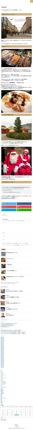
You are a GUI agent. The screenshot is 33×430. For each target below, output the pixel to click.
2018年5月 (2, 365)
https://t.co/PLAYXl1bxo (18, 188)
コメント (4, 222)
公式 (6, 86)
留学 (1, 397)
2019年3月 (2, 357)
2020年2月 (2, 351)
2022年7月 (2, 341)
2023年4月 (2, 338)
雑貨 (1, 402)
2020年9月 (2, 348)
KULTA (16, 425)
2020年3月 (2, 350)
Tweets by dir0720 (4, 286)
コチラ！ (12, 178)
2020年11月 (2, 347)
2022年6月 (2, 342)
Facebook (10, 86)
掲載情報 (2, 393)
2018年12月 (2, 359)
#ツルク (12, 188)
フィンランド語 (3, 383)
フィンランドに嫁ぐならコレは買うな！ (9, 283)
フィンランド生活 (4, 214)
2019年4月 (2, 356)
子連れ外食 (2, 392)
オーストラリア (3, 374)
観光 (1, 400)
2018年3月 (2, 367)
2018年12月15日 (17, 192)
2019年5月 (2, 355)
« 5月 (1, 417)
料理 (1, 394)
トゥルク (6, 215)
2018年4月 (2, 366)
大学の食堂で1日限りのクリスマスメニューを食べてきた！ (15, 276)
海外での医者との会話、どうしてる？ (12, 252)
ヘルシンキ (2, 384)
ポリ (1, 385)
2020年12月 (2, 346)
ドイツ (2, 380)
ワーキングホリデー (4, 387)
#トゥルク (9, 188)
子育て (2, 391)
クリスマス (3, 215)
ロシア (2, 386)
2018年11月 (2, 360)
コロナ (2, 375)
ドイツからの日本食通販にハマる (11, 270)
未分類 (2, 396)
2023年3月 (2, 339)
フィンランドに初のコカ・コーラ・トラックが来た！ (11, 282)
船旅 (1, 399)
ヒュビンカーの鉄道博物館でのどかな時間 (7, 324)
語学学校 (2, 401)
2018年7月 (2, 363)
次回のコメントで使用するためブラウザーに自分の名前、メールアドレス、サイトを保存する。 (15, 243)
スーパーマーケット (4, 377)
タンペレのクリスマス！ (10, 258)
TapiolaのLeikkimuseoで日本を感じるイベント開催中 (9, 323)
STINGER (23, 428)
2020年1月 (2, 352)
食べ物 (2, 403)
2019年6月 (2, 354)
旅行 (1, 395)
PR (1, 370)
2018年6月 (2, 364)
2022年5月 (2, 343)
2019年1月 (2, 358)
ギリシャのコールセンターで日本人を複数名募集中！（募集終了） (11, 332)
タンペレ (2, 378)
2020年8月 (2, 349)
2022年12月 (2, 340)
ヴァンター (2, 388)
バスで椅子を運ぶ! (9, 264)
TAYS (1, 371)
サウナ (2, 376)
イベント (2, 372)
